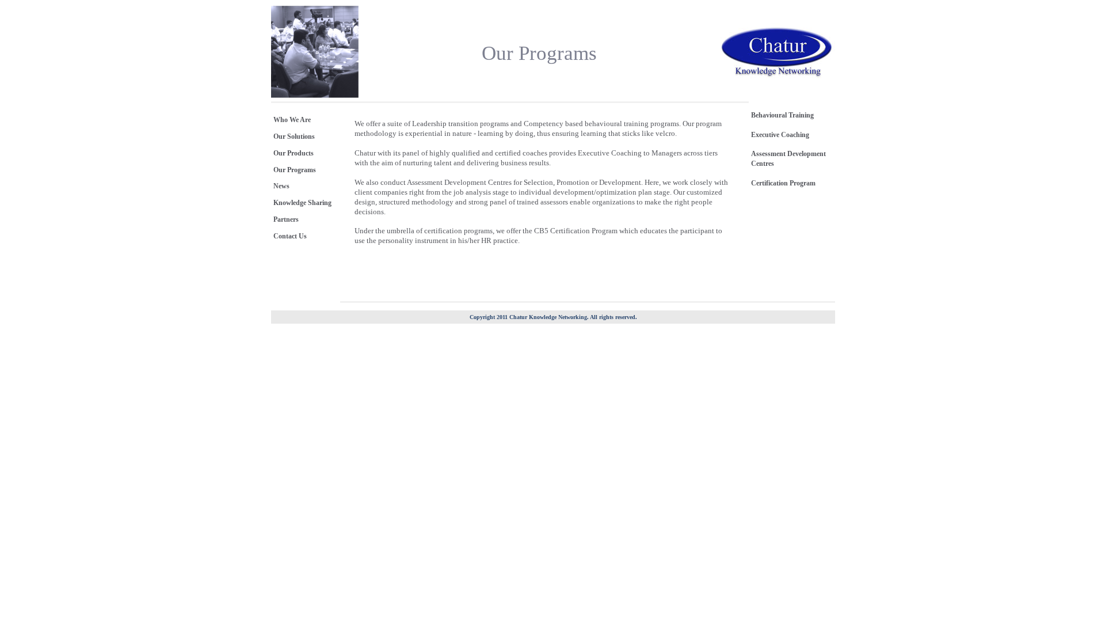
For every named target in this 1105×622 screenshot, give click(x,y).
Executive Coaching (780, 135)
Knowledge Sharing (302, 203)
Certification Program (783, 183)
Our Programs (294, 170)
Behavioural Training (782, 115)
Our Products (293, 153)
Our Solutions (294, 136)
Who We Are (292, 120)
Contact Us (290, 236)
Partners (286, 219)
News (281, 186)
